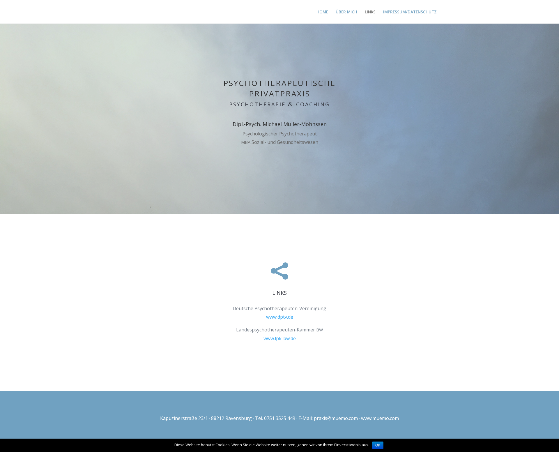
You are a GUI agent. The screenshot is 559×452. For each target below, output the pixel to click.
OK (377, 445)
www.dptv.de (279, 317)
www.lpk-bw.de (279, 338)
